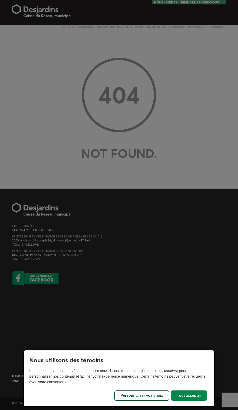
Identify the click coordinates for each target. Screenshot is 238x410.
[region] (119, 378)
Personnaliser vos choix (141, 395)
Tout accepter (189, 395)
